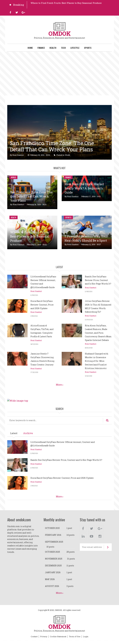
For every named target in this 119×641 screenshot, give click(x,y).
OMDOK (59, 33)
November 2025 (53, 558)
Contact (34, 636)
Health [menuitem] (52, 47)
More (59, 384)
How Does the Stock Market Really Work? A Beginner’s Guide (84, 188)
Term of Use (74, 636)
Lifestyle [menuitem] (74, 47)
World (67, 155)
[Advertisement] (59, 73)
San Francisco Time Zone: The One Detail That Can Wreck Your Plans (52, 146)
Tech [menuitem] (63, 47)
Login (85, 636)
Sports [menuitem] (87, 47)
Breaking (18, 4)
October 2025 (52, 551)
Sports (68, 217)
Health (13, 217)
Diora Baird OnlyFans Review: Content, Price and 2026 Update (42, 305)
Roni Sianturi (18, 155)
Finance (68, 177)
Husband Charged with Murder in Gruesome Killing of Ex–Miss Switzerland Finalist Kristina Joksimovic (96, 360)
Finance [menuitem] (41, 47)
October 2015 (52, 528)
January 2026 (53, 572)
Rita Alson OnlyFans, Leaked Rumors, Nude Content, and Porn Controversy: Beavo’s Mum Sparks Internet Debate (98, 332)
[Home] (59, 26)
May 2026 (50, 579)
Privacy (43, 636)
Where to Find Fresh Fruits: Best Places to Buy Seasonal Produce (66, 2)
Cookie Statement (58, 636)
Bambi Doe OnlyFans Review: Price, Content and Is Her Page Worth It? (98, 280)
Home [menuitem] (30, 47)
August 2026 (52, 586)
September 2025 (54, 541)
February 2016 (53, 535)
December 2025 (53, 565)
